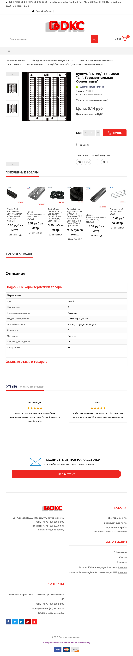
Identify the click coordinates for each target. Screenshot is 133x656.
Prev (12, 164)
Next (12, 74)
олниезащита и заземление (111, 531)
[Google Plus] (87, 162)
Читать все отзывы (32, 386)
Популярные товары (22, 172)
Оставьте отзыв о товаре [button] (25, 362)
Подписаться (66, 473)
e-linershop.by (83, 642)
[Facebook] (96, 162)
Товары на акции (19, 253)
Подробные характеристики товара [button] (34, 287)
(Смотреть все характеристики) (92, 100)
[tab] (66, 287)
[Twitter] (79, 162)
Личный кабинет (43, 11)
